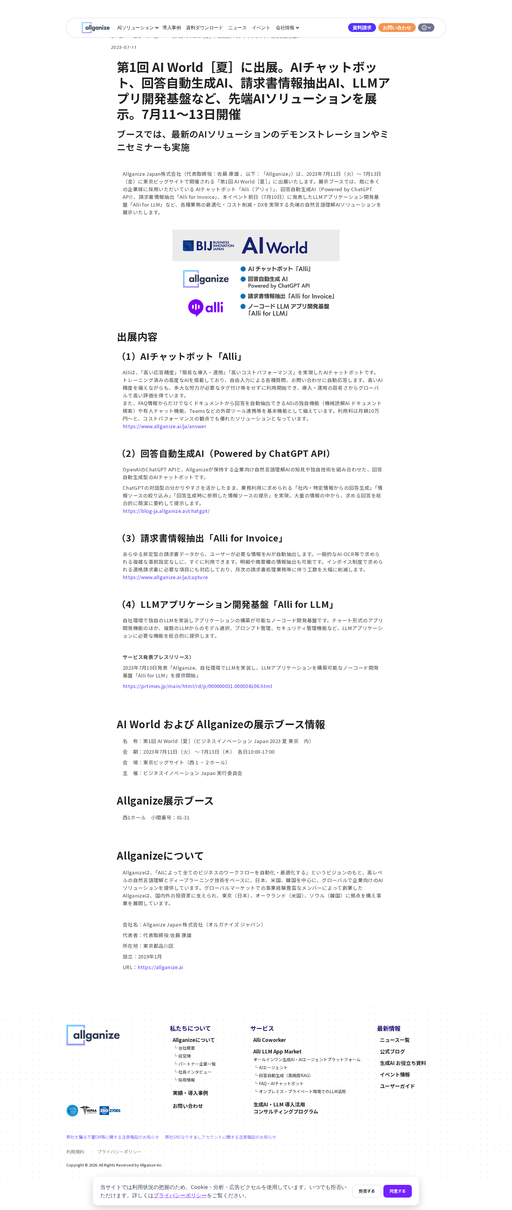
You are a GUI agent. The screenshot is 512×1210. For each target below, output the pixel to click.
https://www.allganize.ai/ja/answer (164, 426)
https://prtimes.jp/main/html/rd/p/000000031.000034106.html (197, 685)
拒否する (367, 1191)
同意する (398, 1191)
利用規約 (75, 1151)
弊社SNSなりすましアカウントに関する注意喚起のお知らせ (220, 1137)
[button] (138, 28)
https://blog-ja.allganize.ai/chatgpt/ (166, 510)
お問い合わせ (397, 27)
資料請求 (362, 27)
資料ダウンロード (204, 27)
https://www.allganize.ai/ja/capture (165, 577)
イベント (261, 27)
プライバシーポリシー (119, 1151)
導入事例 (171, 27)
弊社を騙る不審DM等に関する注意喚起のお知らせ (112, 1137)
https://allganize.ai (160, 967)
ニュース (237, 27)
